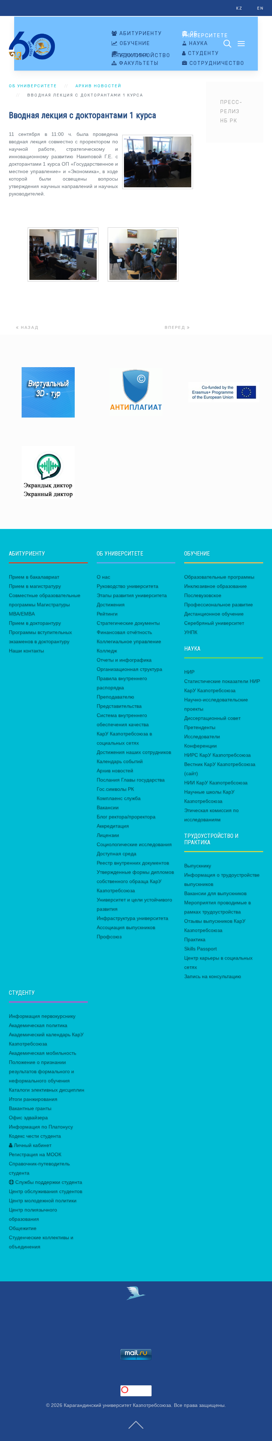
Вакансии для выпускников (215, 893)
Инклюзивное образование (215, 586)
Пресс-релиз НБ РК (231, 111)
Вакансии (108, 807)
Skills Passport (200, 948)
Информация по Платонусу (41, 1127)
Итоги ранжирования (33, 1099)
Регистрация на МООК (35, 1154)
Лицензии (108, 835)
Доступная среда (116, 853)
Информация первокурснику (42, 1016)
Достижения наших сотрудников (134, 752)
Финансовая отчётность (124, 632)
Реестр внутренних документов (133, 863)
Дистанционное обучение (214, 614)
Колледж (107, 650)
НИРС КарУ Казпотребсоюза (217, 755)
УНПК (190, 632)
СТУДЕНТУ (202, 53)
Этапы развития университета (132, 595)
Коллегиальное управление (129, 641)
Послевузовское (202, 595)
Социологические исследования (134, 844)
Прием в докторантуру (35, 623)
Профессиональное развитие (218, 604)
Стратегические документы (128, 623)
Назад (29, 327)
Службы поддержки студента (48, 1182)
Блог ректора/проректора (126, 816)
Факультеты (138, 63)
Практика (194, 939)
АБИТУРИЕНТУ (140, 34)
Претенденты (199, 727)
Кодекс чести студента (35, 1136)
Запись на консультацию (212, 976)
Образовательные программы (219, 577)
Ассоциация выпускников (126, 927)
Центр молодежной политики (42, 1200)
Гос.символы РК (115, 789)
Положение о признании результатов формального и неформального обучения (41, 1071)
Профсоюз (109, 936)
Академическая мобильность (42, 1053)
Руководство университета (127, 586)
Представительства (119, 706)
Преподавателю (115, 697)
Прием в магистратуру (35, 586)
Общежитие (22, 1228)
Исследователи (202, 736)
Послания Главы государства (131, 780)
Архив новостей (98, 86)
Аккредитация (113, 826)
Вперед (176, 327)
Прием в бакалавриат (34, 577)
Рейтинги (107, 614)
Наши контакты (26, 650)
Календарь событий (120, 761)
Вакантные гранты (30, 1108)
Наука (197, 43)
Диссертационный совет (212, 718)
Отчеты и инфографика (124, 660)
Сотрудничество (216, 63)
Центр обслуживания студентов (45, 1191)
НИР (189, 672)
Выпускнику (197, 865)
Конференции (200, 746)
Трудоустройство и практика (141, 56)
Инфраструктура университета (132, 918)
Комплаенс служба (119, 798)
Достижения (111, 604)
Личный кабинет (31, 1145)
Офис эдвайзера (28, 1117)
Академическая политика (38, 1025)
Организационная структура (129, 669)
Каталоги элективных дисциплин (46, 1090)
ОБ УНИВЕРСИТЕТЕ (205, 35)
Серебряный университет (214, 623)
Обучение (134, 43)
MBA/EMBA (22, 614)
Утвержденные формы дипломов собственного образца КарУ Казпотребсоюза (135, 881)
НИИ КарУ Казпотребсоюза (216, 782)
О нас (103, 577)
